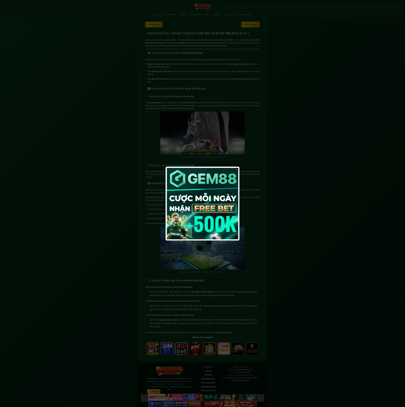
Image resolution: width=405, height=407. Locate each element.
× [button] (236, 169)
